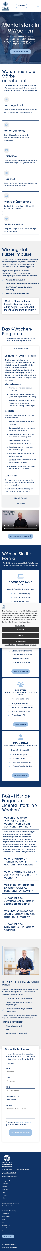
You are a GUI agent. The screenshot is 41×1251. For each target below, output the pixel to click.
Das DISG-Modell (7, 1206)
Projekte (4, 1186)
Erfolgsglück (5, 1213)
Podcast (5, 1195)
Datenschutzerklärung (22, 645)
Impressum (33, 645)
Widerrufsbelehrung (8, 1231)
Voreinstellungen (21, 641)
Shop (3, 1219)
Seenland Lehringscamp (9, 1211)
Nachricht (9, 1106)
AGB (3, 1222)
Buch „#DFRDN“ (6, 1216)
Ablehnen (20, 635)
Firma (8, 1078)
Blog (4, 1192)
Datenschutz (13, 1247)
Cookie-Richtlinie (10, 645)
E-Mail (8, 1087)
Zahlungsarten (6, 1225)
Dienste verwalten (20, 626)
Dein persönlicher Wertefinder (10, 1203)
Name (8, 1068)
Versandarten (6, 1228)
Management (6, 1181)
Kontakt (5, 1198)
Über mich (5, 1189)
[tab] (20, 349)
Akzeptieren (20, 629)
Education (5, 1184)
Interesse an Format (12, 1096)
